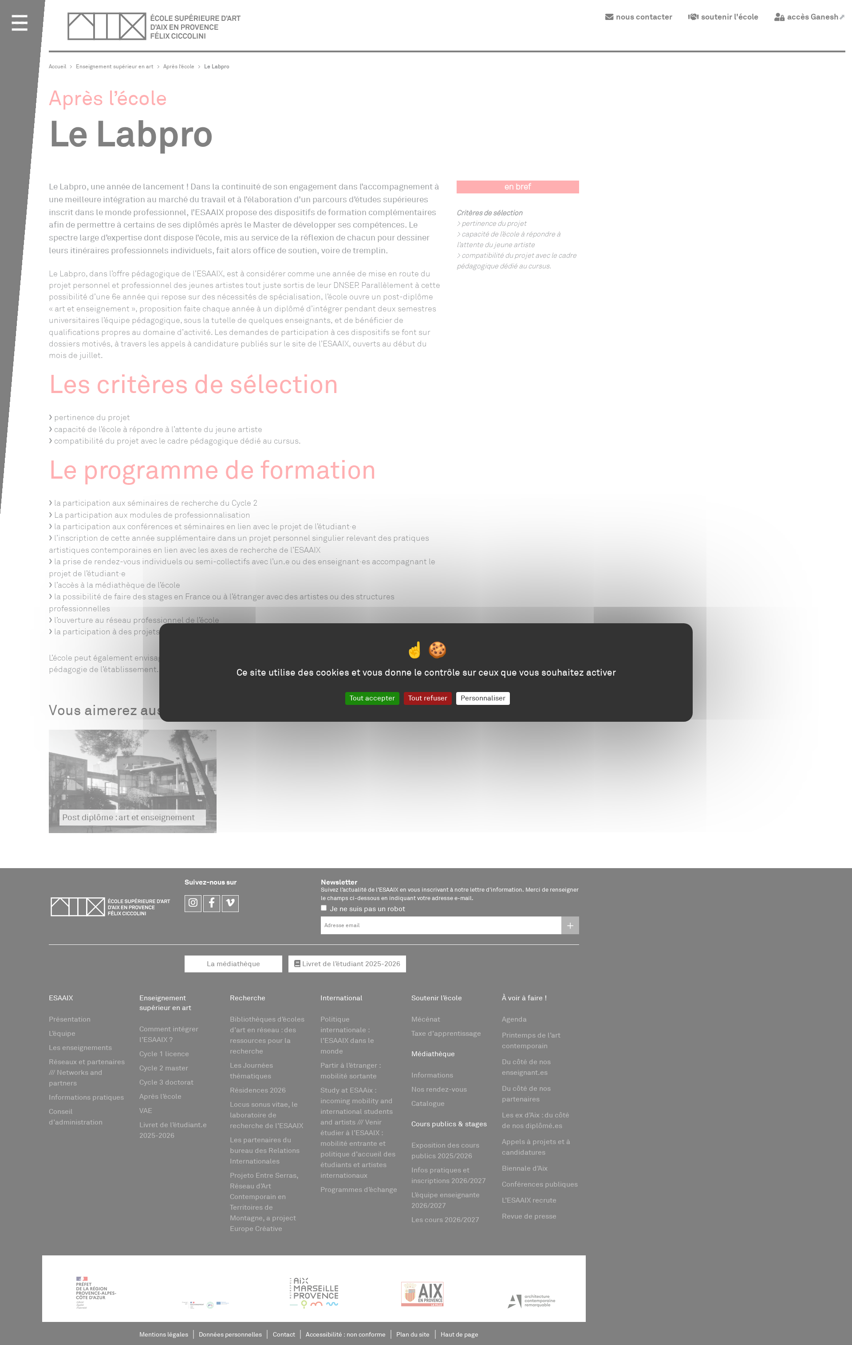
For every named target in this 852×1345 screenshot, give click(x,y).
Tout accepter (372, 698)
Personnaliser (483, 698)
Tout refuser (427, 698)
